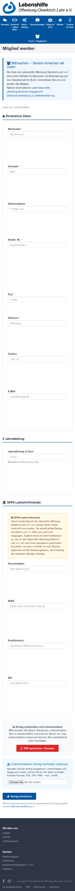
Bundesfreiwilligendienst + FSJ (18, 864)
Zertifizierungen (10, 841)
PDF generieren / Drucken (38, 748)
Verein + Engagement (37, 41)
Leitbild (6, 832)
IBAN (11, 601)
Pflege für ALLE (50, 25)
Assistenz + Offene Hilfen (14, 27)
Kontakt (6, 836)
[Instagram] (9, 880)
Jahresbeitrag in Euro (21, 451)
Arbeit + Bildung (24, 25)
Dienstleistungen (37, 24)
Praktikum (8, 868)
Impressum (54, 886)
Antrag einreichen (20, 796)
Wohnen (60, 24)
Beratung (5, 24)
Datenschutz (40, 886)
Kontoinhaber (16, 563)
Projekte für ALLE (70, 25)
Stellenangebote (11, 856)
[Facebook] (4, 880)
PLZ (11, 294)
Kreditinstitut (16, 640)
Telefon (12, 354)
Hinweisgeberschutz (12, 886)
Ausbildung (8, 860)
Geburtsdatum (16, 203)
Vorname (14, 166)
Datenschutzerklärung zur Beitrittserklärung (31, 95)
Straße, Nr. (15, 239)
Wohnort (14, 318)
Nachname (15, 129)
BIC (10, 677)
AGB (28, 886)
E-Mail (11, 391)
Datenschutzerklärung (20, 806)
